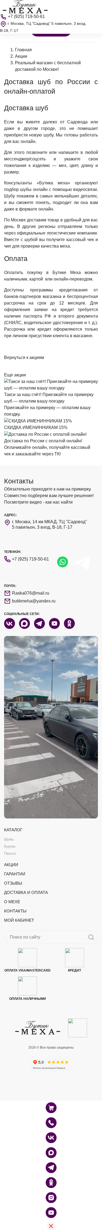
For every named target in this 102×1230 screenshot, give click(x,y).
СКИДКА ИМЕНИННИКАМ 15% (35, 427)
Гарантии (14, 874)
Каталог (13, 829)
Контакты (15, 911)
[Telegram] (51, 1167)
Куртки (9, 846)
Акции (21, 56)
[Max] (51, 1152)
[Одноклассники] (51, 1182)
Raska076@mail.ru (30, 593)
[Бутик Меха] (25, 6)
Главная (23, 49)
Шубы (9, 839)
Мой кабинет (19, 920)
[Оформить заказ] (51, 1122)
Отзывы (13, 883)
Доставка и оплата (26, 892)
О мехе (12, 901)
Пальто (10, 853)
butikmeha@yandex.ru (33, 601)
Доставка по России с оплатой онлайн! (43, 441)
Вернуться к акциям (24, 357)
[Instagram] (51, 1197)
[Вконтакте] (51, 1137)
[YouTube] (51, 1212)
